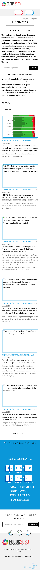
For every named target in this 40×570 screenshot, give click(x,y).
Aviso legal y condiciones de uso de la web (19, 551)
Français (24, 18)
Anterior (16, 433)
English (34, 18)
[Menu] (37, 3)
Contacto (29, 557)
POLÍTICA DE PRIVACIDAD (14, 557)
